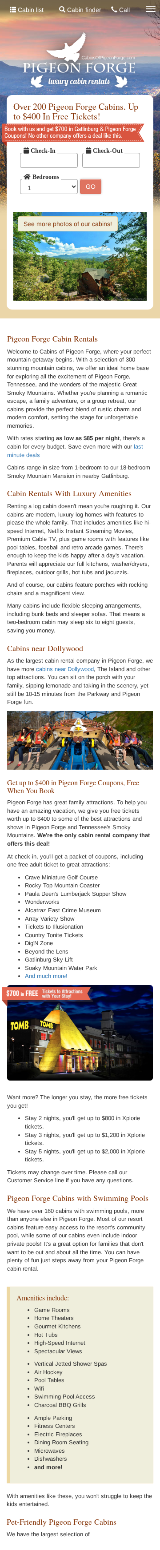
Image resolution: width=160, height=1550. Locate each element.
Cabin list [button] (30, 9)
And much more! (46, 976)
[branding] (80, 61)
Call (123, 9)
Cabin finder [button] (83, 9)
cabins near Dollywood (65, 669)
